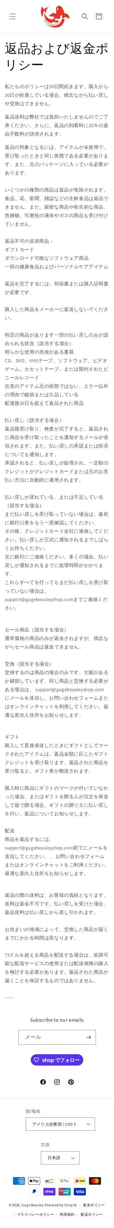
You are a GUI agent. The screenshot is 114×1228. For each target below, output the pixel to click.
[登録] (89, 1037)
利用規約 (67, 1214)
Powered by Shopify (61, 1205)
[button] (13, 16)
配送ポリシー (92, 1214)
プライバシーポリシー (35, 1214)
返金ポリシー (94, 1205)
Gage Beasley (32, 1205)
